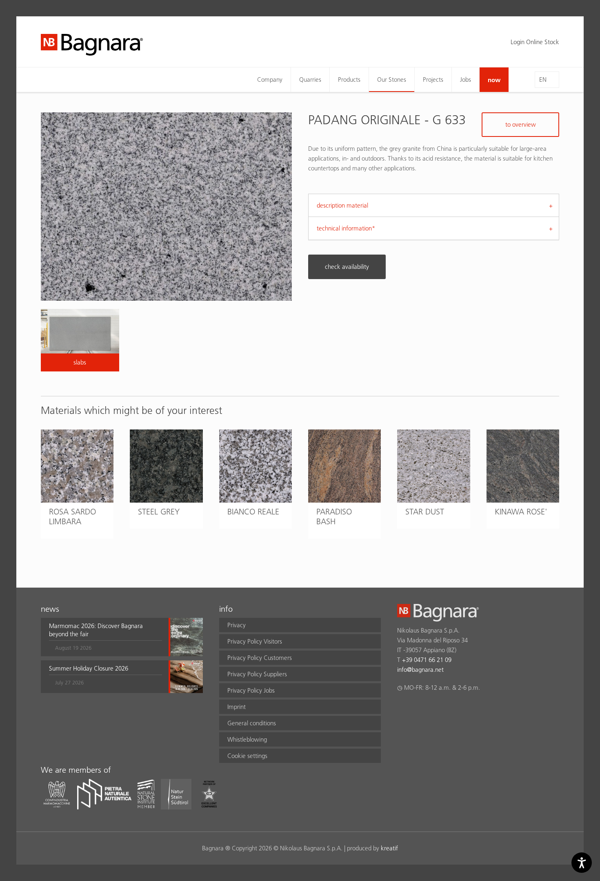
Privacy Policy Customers (259, 658)
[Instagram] (417, 709)
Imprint (236, 707)
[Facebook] (402, 709)
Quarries (310, 79)
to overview (520, 124)
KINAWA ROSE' (521, 512)
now (494, 80)
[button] (105, 637)
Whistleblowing (247, 739)
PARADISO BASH (334, 516)
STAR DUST (424, 512)
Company (269, 79)
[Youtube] (449, 709)
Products (349, 79)
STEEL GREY (159, 512)
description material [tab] (342, 205)
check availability (347, 267)
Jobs (465, 79)
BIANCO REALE (253, 512)
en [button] (543, 79)
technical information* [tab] (346, 228)
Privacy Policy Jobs (251, 690)
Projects (433, 79)
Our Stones (391, 79)
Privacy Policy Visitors (254, 641)
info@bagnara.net (420, 669)
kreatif (389, 848)
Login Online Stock (535, 42)
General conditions (251, 723)
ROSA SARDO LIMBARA (72, 516)
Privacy (236, 625)
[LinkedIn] (433, 709)
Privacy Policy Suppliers (257, 674)
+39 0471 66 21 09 (426, 660)
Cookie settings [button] (247, 756)
